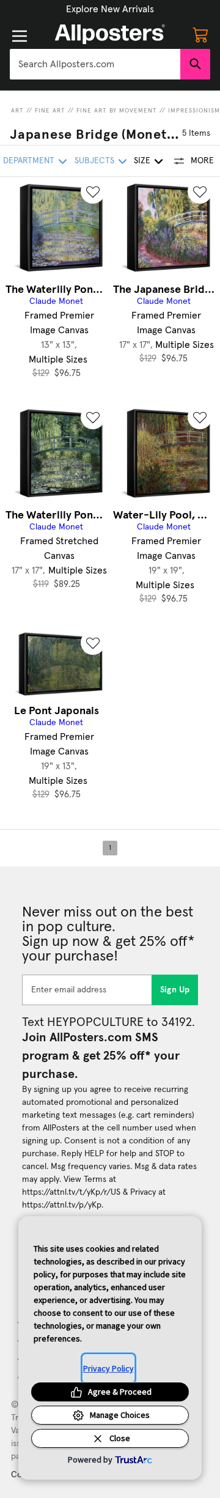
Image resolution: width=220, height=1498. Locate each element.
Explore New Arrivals (110, 9)
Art (17, 111)
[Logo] (110, 34)
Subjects (94, 161)
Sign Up (175, 990)
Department (28, 161)
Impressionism (194, 111)
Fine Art (50, 111)
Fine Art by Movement (116, 111)
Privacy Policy (108, 1368)
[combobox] (95, 64)
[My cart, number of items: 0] (200, 34)
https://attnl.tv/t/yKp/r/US (71, 1192)
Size (142, 161)
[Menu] (19, 36)
